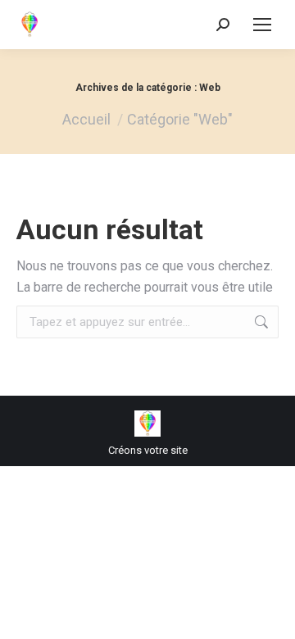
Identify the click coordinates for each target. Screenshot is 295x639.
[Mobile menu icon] (262, 24)
